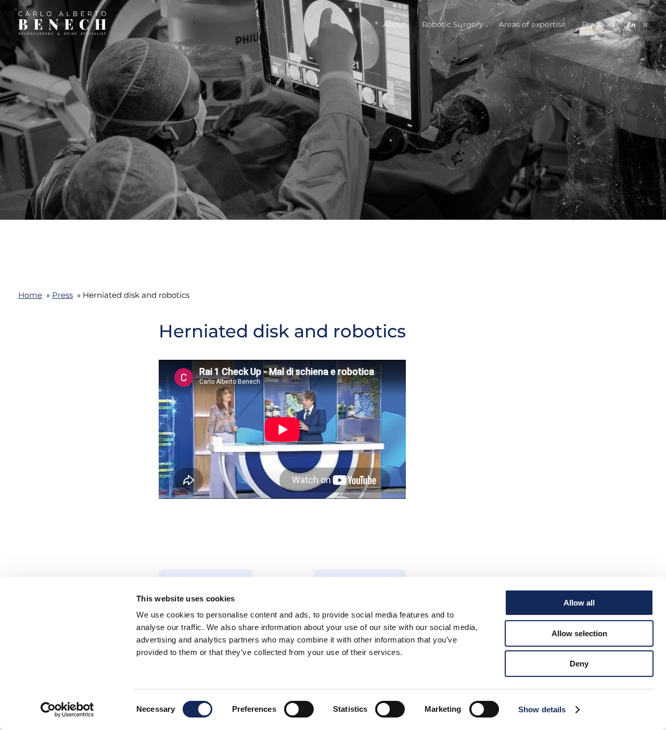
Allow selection (579, 633)
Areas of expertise (532, 24)
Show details (542, 709)
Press (592, 24)
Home (30, 295)
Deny (579, 663)
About (394, 24)
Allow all (579, 602)
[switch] (299, 709)
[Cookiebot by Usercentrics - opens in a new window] (67, 710)
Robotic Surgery (452, 24)
